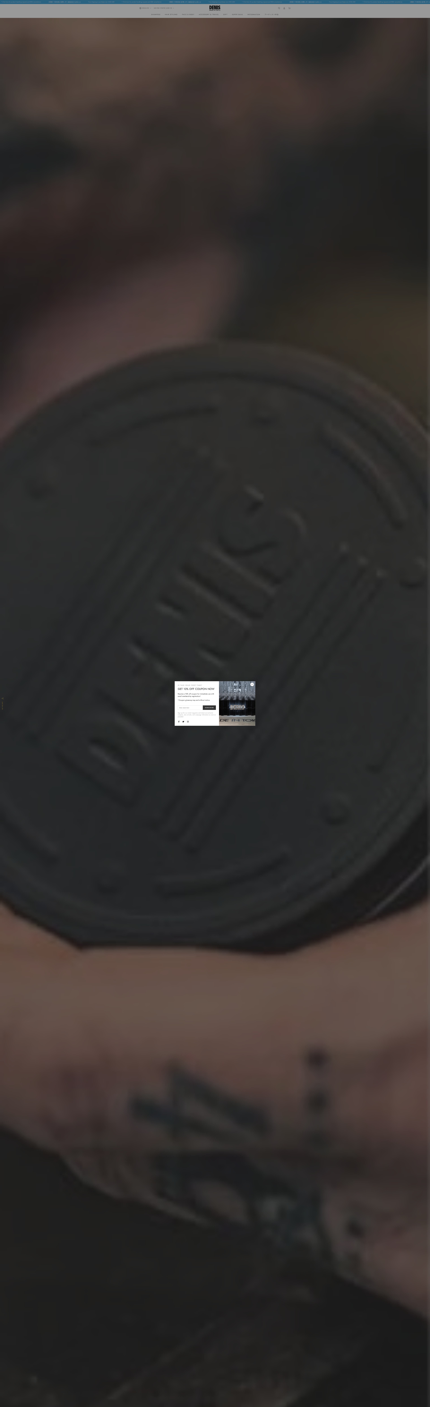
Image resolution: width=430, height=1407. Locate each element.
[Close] (252, 684)
